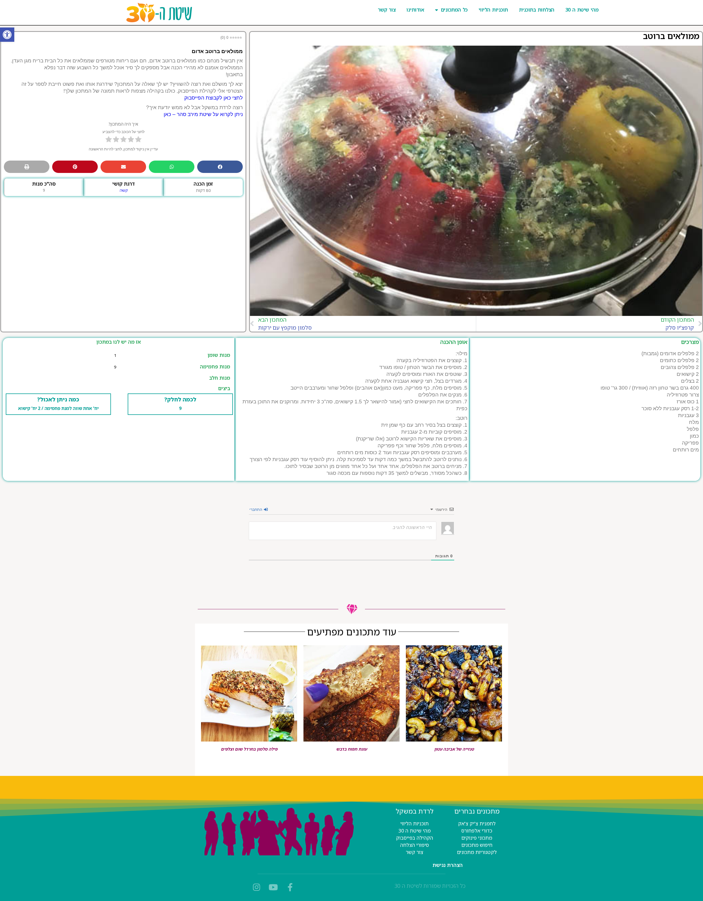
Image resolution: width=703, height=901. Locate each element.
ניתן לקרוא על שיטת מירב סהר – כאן (203, 114)
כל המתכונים (454, 9)
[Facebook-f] (290, 887)
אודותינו (415, 9)
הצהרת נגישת (448, 865)
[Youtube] (273, 887)
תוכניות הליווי (493, 9)
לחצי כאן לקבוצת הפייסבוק (213, 98)
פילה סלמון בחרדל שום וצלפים (249, 749)
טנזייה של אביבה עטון (454, 749)
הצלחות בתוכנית (536, 9)
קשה (124, 190)
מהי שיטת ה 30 (582, 9)
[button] (7, 34)
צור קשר (386, 9)
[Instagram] (256, 887)
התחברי (256, 509)
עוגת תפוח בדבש (351, 749)
